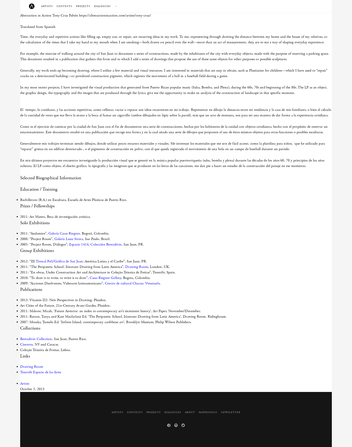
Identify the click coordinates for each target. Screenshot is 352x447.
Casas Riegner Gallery (105, 278)
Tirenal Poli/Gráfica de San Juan (59, 261)
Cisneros (26, 344)
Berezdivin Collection (36, 339)
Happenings (208, 412)
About (190, 412)
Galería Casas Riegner (64, 233)
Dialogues (102, 6)
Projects (83, 6)
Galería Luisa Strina (68, 239)
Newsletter (230, 412)
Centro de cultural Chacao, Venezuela (132, 283)
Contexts (64, 6)
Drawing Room (136, 267)
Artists (47, 6)
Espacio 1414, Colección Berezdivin (95, 244)
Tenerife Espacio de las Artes (40, 372)
